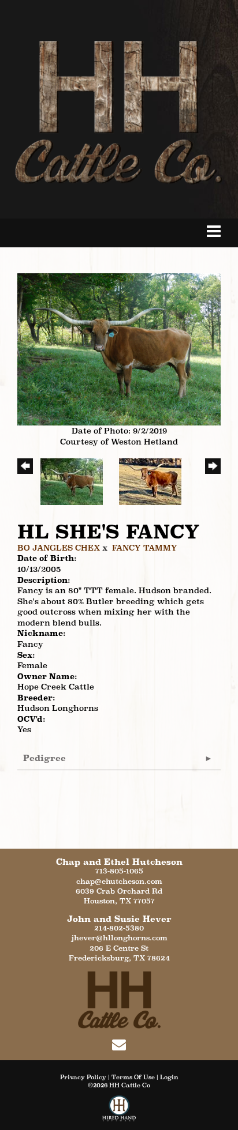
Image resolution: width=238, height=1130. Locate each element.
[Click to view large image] (119, 348)
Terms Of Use (133, 1077)
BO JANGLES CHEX (58, 547)
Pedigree (44, 758)
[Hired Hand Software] (119, 1112)
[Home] (119, 999)
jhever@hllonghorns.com (119, 937)
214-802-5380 (119, 928)
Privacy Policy (83, 1077)
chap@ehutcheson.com (119, 881)
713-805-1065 (119, 871)
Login (169, 1077)
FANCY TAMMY (144, 547)
